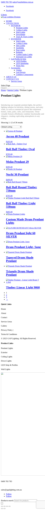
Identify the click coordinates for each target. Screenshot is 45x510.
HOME (9, 21)
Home (3, 90)
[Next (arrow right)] (5, 508)
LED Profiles (21, 61)
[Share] (7, 506)
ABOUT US (11, 77)
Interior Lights (13, 90)
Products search (7, 500)
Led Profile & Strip (18, 59)
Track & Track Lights (24, 37)
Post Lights (20, 50)
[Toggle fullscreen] (5, 506)
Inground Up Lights (24, 57)
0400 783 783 (6, 2)
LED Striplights (22, 63)
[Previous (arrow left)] (2, 508)
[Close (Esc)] (9, 506)
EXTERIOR (16, 39)
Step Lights (20, 46)
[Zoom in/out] (2, 506)
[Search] (2, 503)
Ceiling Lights (21, 30)
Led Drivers (21, 72)
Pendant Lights (22, 28)
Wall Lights (20, 32)
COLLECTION (12, 23)
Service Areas (16, 81)
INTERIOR (15, 25)
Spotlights (20, 48)
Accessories (15, 68)
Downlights (20, 34)
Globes (19, 70)
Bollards (19, 52)
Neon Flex (20, 66)
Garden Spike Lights (24, 54)
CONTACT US (12, 79)
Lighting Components (24, 74)
